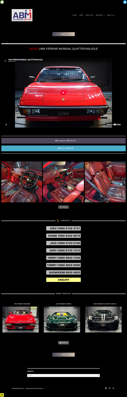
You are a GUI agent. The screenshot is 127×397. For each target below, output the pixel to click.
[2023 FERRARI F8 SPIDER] (63, 318)
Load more (64, 207)
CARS (81, 15)
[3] (63, 181)
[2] (21, 181)
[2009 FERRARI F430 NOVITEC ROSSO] (104, 318)
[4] (105, 181)
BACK (63, 34)
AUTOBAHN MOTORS (18, 388)
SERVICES (99, 15)
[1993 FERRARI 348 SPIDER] (22, 318)
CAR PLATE (89, 15)
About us (110, 15)
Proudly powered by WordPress (34, 388)
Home (75, 15)
